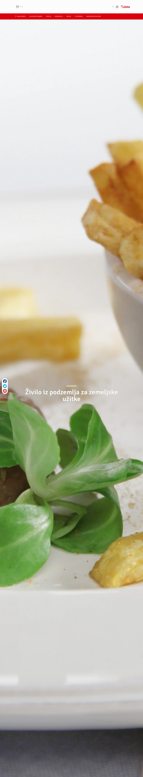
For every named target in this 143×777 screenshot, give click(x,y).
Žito (125, 7)
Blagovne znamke (35, 16)
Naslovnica (21, 16)
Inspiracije (59, 16)
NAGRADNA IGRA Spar (93, 16)
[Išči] (117, 6)
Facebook (5, 381)
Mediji (69, 16)
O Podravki (79, 16)
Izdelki (48, 16)
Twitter (5, 386)
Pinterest (5, 391)
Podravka (71, 6)
